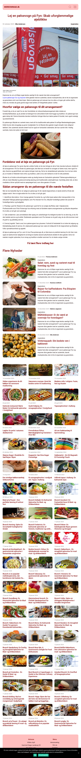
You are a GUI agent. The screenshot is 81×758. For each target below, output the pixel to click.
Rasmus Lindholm (55, 283)
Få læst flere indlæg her (40, 243)
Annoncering (54, 742)
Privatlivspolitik (43, 755)
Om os (55, 745)
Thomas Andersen (51, 257)
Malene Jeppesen (55, 309)
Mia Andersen (20, 24)
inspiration (74, 24)
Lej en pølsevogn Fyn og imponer (14, 98)
